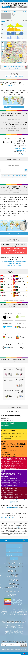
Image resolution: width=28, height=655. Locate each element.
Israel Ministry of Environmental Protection (13, 622)
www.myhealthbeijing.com (9, 517)
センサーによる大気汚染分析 (13, 576)
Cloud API (20, 344)
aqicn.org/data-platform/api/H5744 (20, 149)
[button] (8, 46)
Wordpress (7, 344)
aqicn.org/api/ (20, 154)
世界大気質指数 (17, 527)
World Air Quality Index (20, 530)
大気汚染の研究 (13, 571)
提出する (23, 645)
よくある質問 (14, 580)
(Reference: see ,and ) (14, 459)
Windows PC (20, 323)
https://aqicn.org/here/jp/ (14, 119)
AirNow (15, 507)
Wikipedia (9, 507)
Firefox (20, 334)
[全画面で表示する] (25, 11)
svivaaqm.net (8, 85)
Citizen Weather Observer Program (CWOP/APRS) (14, 621)
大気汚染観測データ (13, 583)
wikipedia (15, 500)
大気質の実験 (14, 575)
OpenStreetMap (19, 62)
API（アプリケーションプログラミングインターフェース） (14, 589)
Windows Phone (7, 323)
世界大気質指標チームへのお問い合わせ (14, 566)
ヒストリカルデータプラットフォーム (13, 591)
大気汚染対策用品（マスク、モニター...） (13, 587)
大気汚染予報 (14, 586)
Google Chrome (7, 334)
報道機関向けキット (13, 567)
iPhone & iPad (7, 313)
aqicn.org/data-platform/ (14, 265)
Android (20, 313)
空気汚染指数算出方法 (14, 584)
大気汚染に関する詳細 (14, 574)
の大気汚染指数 (12, 11)
